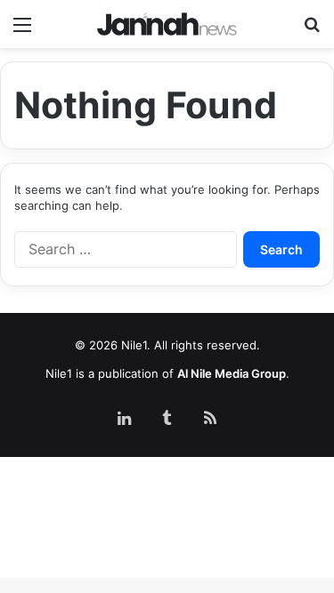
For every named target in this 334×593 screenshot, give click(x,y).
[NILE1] (167, 24)
